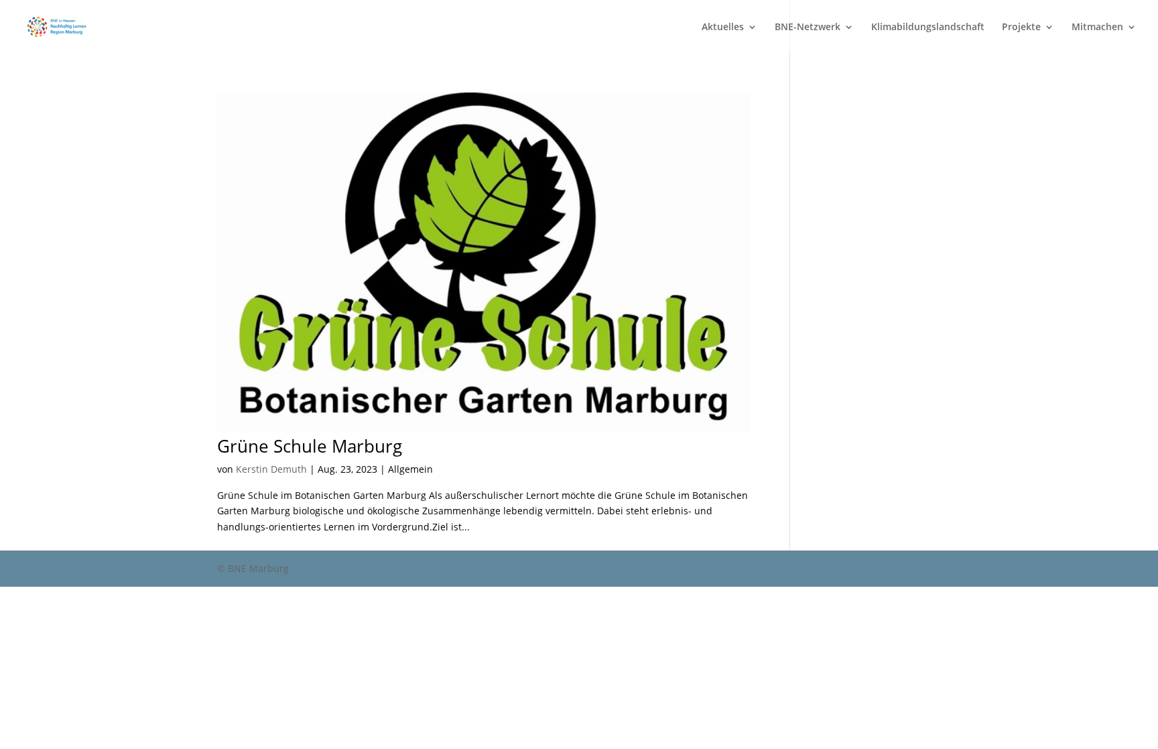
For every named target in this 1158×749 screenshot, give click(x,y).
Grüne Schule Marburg (309, 446)
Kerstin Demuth (271, 469)
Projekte (1021, 27)
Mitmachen (1097, 27)
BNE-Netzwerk (807, 27)
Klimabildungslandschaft (927, 27)
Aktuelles (723, 27)
